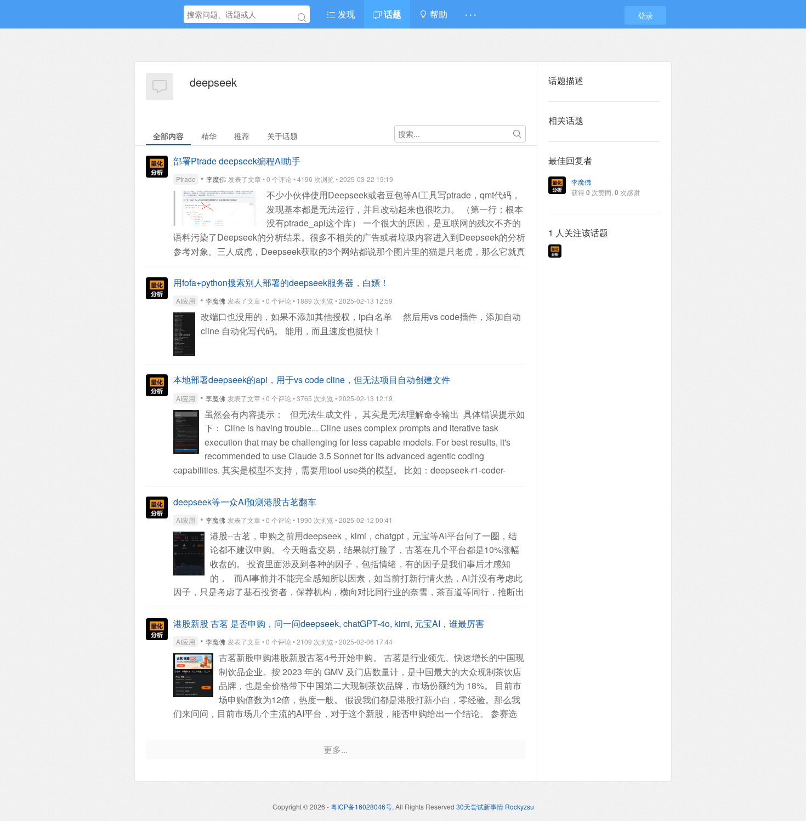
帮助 (437, 14)
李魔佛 (216, 179)
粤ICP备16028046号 (361, 806)
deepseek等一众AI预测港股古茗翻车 (244, 501)
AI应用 (185, 300)
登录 (645, 15)
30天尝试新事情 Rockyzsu (495, 806)
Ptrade (186, 179)
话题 (391, 14)
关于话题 (282, 135)
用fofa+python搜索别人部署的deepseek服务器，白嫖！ (281, 282)
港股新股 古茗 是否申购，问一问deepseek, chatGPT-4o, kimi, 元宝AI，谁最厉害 (328, 623)
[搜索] (302, 17)
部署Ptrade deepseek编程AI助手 (236, 161)
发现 (345, 14)
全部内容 (168, 135)
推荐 (241, 135)
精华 (209, 135)
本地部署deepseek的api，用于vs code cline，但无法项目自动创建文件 (311, 379)
